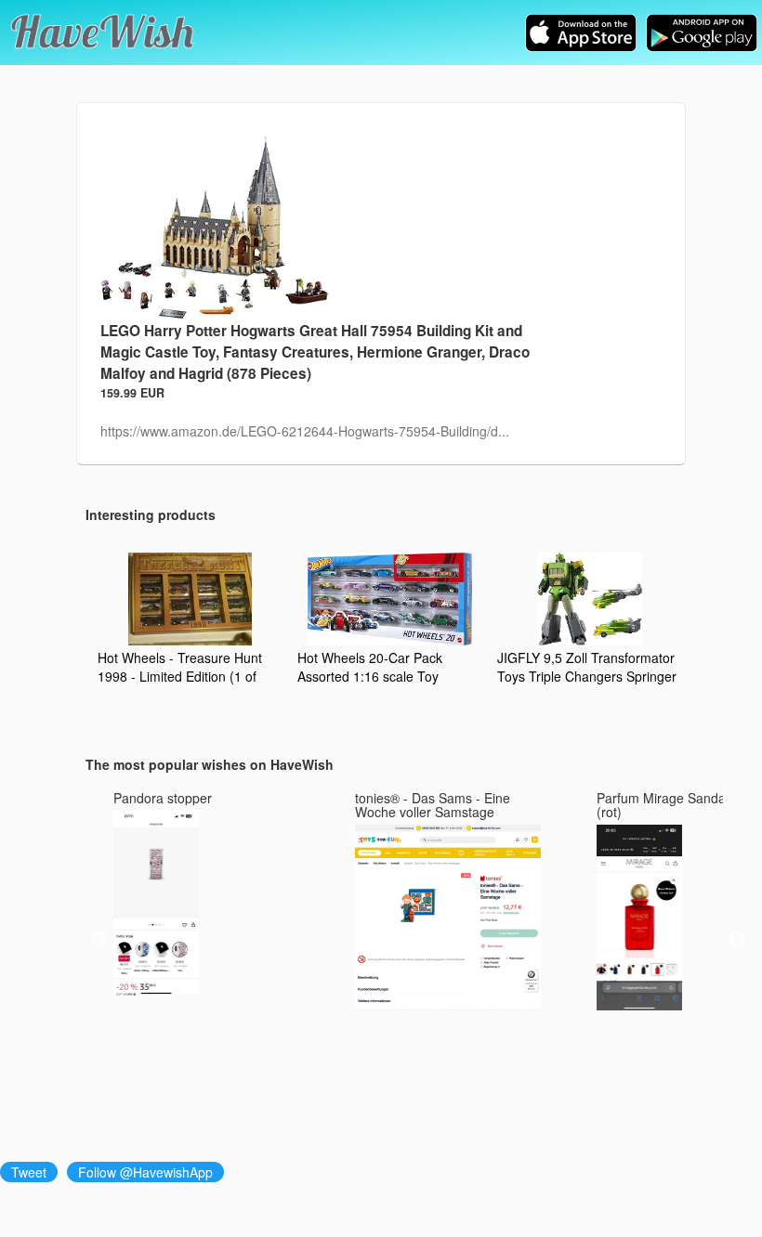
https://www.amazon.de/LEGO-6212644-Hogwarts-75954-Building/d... (304, 431)
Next (737, 940)
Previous (99, 940)
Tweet (28, 1172)
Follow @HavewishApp (145, 1172)
